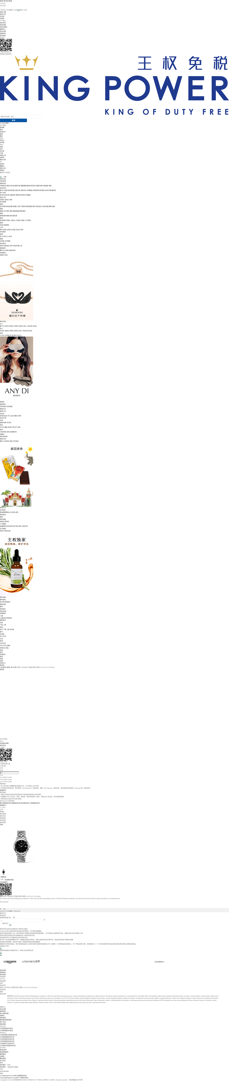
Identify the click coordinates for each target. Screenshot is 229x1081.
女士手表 (9, 236)
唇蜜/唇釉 (16, 211)
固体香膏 (3, 220)
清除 (7, 123)
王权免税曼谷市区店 (6, 1028)
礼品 (1, 639)
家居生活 (3, 508)
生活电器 (3, 528)
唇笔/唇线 (22, 211)
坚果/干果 (11, 427)
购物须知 (3, 33)
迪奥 (1, 147)
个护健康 (3, 524)
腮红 (1, 136)
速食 (11, 441)
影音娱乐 (3, 609)
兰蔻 (1, 153)
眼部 (1, 213)
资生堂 (2, 151)
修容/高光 (39, 206)
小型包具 (29, 326)
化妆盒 (13, 230)
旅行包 (19, 335)
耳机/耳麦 (3, 611)
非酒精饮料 (13, 432)
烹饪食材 (16, 441)
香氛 (1, 218)
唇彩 (7, 211)
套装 (22, 220)
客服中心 (3, 29)
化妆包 (18, 230)
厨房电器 (3, 519)
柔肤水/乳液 (10, 186)
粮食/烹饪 (3, 439)
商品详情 (3, 970)
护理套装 (30, 190)
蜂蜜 (1, 422)
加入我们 (3, 1060)
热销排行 (3, 654)
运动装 (12, 629)
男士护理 (3, 193)
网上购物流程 (4, 1013)
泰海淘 (2, 665)
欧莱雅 (2, 127)
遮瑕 (53, 206)
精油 (43, 190)
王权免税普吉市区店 (6, 1030)
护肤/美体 (3, 181)
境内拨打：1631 (5, 1065)
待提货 (2, 18)
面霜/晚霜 (23, 186)
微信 (12, 880)
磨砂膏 (54, 190)
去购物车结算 (4, 743)
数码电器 (3, 597)
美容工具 (3, 197)
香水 (1, 130)
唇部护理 (17, 186)
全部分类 (3, 179)
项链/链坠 (6, 246)
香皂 (1, 190)
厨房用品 (3, 515)
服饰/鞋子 (3, 620)
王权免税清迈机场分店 (7, 1041)
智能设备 (3, 604)
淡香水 (13, 220)
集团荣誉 (3, 1058)
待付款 (2, 16)
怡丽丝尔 (3, 132)
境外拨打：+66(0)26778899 (9, 1067)
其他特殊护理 (37, 190)
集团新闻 (3, 1054)
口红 (1, 138)
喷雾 (50, 186)
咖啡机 (2, 521)
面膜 (37, 186)
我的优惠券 (3, 27)
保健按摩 (3, 526)
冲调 (1, 420)
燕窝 (1, 436)
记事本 (8, 645)
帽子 (14, 250)
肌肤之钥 (3, 168)
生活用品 (3, 510)
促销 (1, 659)
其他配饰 (3, 253)
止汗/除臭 (28, 220)
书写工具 (3, 645)
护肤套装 (45, 186)
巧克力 (2, 427)
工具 (1, 227)
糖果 (6, 427)
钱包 (24, 326)
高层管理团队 (4, 1052)
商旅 (1, 333)
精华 (34, 186)
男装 (1, 627)
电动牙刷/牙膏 (10, 526)
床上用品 (12, 512)
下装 (1, 625)
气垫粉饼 (23, 206)
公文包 (2, 335)
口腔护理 (25, 526)
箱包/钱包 (3, 321)
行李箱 (7, 335)
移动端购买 (4, 882)
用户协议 (3, 1022)
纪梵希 (2, 142)
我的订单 (3, 14)
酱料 (1, 441)
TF (1, 162)
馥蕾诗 (2, 166)
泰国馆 (2, 402)
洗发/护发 (17, 190)
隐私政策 (3, 1024)
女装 (1, 622)
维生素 (5, 436)
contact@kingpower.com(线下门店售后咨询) (14, 1078)
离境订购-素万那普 (6, 1)
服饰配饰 (3, 248)
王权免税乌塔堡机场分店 (8, 1045)
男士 (1, 328)
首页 (1, 652)
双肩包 (11, 326)
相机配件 (7, 602)
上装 (4, 625)
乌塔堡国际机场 (35, 803)
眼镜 (1, 239)
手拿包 (7, 326)
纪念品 (2, 413)
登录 (1, 12)
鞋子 (1, 632)
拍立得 (2, 602)
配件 (15, 335)
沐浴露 (5, 190)
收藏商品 (3, 877)
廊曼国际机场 (16, 803)
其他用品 (9, 618)
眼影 (7, 216)
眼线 (11, 216)
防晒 (40, 186)
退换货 (2, 1015)
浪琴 (1, 896)
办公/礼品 (3, 636)
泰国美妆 (3, 404)
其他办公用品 (4, 648)
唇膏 (11, 211)
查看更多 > (3, 805)
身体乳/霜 (11, 190)
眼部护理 (30, 186)
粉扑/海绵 (3, 230)
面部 (1, 204)
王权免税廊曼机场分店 (7, 1037)
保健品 (2, 434)
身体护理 (3, 188)
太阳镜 (2, 241)
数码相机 (3, 600)
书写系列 (3, 643)
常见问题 (3, 31)
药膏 (19, 416)
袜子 (1, 629)
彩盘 (1, 225)
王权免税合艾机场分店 (7, 1043)
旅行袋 (11, 335)
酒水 (1, 430)
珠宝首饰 (3, 243)
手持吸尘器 (6, 531)
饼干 (15, 427)
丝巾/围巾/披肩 (8, 250)
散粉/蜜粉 (29, 206)
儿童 (1, 616)
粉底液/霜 (9, 206)
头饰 (20, 246)
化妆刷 (8, 230)
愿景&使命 (3, 1050)
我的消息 (3, 23)
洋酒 (1, 432)
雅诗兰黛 (3, 160)
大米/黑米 (6, 441)
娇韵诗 (2, 164)
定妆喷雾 (3, 206)
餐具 (1, 517)
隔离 (50, 206)
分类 (4, 177)
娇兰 (1, 149)
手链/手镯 (16, 246)
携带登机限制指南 (5, 1020)
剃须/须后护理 (4, 195)
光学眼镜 (7, 241)
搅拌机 (7, 521)
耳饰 (11, 246)
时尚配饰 (3, 232)
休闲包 (35, 326)
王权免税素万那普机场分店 (8, 1035)
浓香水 (8, 220)
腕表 (1, 234)
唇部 (1, 209)
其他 (10, 200)
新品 (1, 657)
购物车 (2, 170)
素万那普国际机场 (5, 803)
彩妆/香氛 (3, 202)
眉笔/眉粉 (3, 216)
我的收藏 (3, 25)
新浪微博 (7, 880)
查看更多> (3, 790)
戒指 (1, 246)
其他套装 (6, 225)
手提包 (16, 326)
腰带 (1, 250)
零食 (1, 425)
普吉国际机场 (25, 803)
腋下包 (2, 326)
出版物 (2, 1056)
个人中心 (3, 21)
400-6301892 (4, 1071)
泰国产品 (3, 409)
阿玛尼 (2, 140)
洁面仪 (2, 200)
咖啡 (4, 422)
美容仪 (7, 200)
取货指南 (3, 36)
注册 (4, 12)
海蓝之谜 (3, 155)
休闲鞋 (2, 634)
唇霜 (1, 211)
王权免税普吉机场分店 (7, 1039)
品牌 (1, 661)
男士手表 (3, 236)
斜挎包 (21, 326)
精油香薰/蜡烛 (4, 512)
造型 (20, 526)
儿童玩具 (3, 618)
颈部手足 (23, 190)
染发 (46, 190)
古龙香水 (18, 220)
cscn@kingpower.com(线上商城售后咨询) (13, 1075)
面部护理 (3, 183)
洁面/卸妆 (3, 186)
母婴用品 (3, 613)
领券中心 (3, 663)
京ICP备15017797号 (76, 1080)
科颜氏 (2, 157)
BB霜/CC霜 (16, 206)
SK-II (1, 145)
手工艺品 (10, 416)
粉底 (1, 134)
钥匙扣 (2, 255)
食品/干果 (3, 418)
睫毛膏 (15, 216)
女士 (1, 324)
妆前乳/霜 (45, 206)
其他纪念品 (3, 416)
